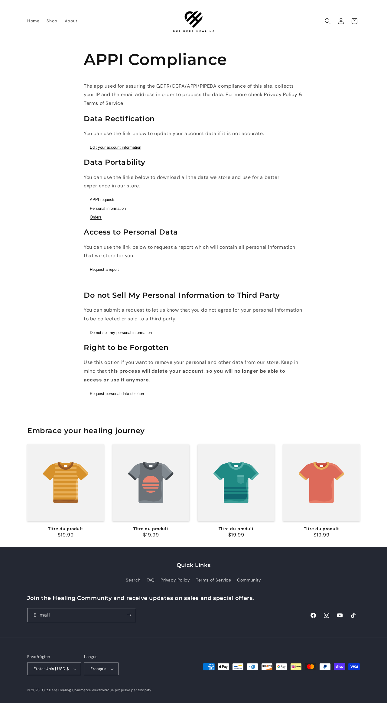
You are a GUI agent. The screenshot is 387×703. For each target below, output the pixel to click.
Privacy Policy (175, 580)
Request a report (104, 269)
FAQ (151, 580)
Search (133, 580)
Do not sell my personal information (121, 332)
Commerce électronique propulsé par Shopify (111, 690)
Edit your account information (115, 147)
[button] (327, 21)
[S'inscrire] (129, 615)
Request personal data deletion (117, 393)
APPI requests (102, 199)
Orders (96, 217)
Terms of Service (213, 580)
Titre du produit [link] (65, 528)
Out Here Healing (56, 690)
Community (249, 580)
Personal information (108, 208)
